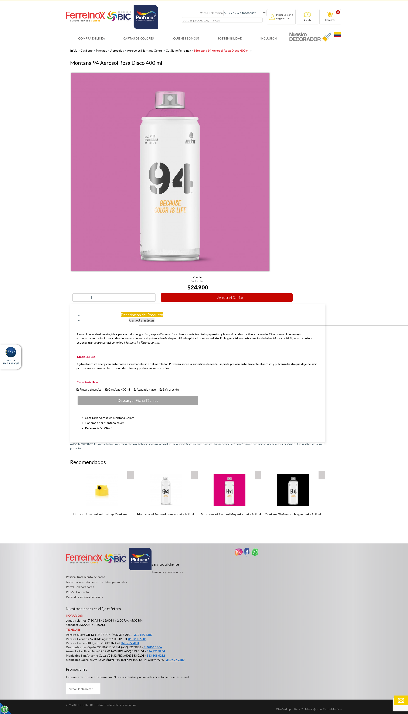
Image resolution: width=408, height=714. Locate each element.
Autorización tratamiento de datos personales (96, 582)
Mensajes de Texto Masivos (323, 709)
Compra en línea (91, 38)
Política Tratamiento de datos (85, 577)
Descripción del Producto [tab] (142, 314)
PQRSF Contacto (77, 592)
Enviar (401, 700)
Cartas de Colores (138, 38)
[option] (197, 172)
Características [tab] (141, 320)
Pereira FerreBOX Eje (81, 643)
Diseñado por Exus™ (289, 709)
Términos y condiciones (167, 572)
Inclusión (268, 38)
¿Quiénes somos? (185, 38)
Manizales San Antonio (82, 655)
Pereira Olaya (75, 634)
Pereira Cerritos (77, 639)
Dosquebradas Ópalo (81, 647)
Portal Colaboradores (80, 587)
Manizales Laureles (79, 660)
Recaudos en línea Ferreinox (84, 597)
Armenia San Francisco (82, 651)
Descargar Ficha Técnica (137, 400)
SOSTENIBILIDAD (229, 38)
